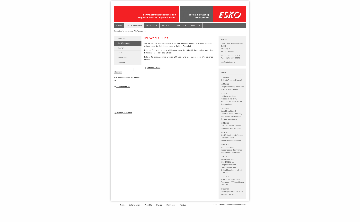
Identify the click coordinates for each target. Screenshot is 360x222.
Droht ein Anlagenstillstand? (231, 80)
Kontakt (195, 25)
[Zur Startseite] (180, 14)
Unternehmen (134, 25)
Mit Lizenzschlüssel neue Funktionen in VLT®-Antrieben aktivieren (232, 182)
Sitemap (121, 62)
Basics (165, 25)
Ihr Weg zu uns (140, 31)
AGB (120, 53)
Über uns (121, 38)
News (119, 25)
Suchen (118, 72)
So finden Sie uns (123, 87)
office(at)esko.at (229, 62)
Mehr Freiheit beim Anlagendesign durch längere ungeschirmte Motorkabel (232, 150)
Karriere (121, 48)
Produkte (151, 25)
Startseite (117, 31)
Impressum (122, 58)
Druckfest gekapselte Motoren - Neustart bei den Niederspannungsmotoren (232, 138)
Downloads (180, 25)
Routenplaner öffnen (124, 113)
